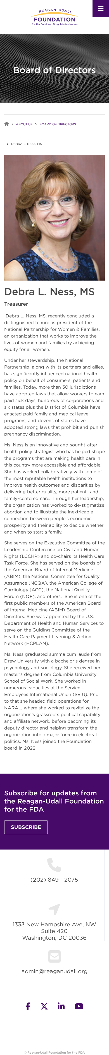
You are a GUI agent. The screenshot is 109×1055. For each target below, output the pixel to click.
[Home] (54, 17)
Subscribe (26, 827)
